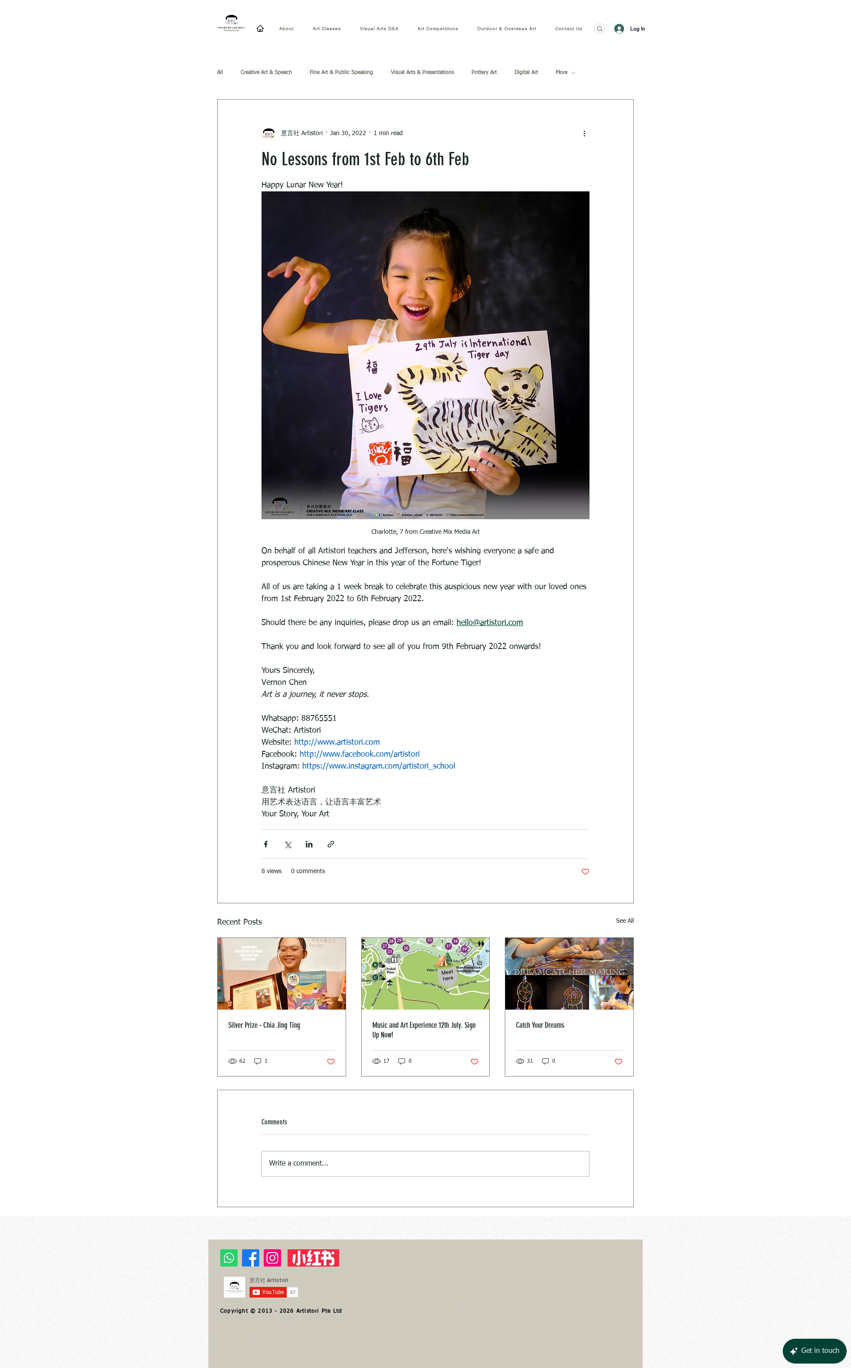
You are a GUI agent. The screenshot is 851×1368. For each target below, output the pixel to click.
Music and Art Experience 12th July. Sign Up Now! (424, 1030)
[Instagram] (272, 1258)
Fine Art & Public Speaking (341, 72)
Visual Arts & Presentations (422, 72)
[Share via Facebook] (266, 844)
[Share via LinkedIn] (309, 844)
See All (625, 921)
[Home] (260, 28)
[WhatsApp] (229, 1258)
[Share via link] (331, 844)
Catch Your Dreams (540, 1025)
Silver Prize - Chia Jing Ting (264, 1025)
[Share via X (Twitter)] (287, 844)
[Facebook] (250, 1258)
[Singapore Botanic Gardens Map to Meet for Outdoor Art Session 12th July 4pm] (426, 974)
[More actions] (584, 133)
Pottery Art (484, 72)
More (561, 72)
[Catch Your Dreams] (569, 974)
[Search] (599, 28)
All (220, 72)
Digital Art (526, 72)
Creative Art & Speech (266, 72)
